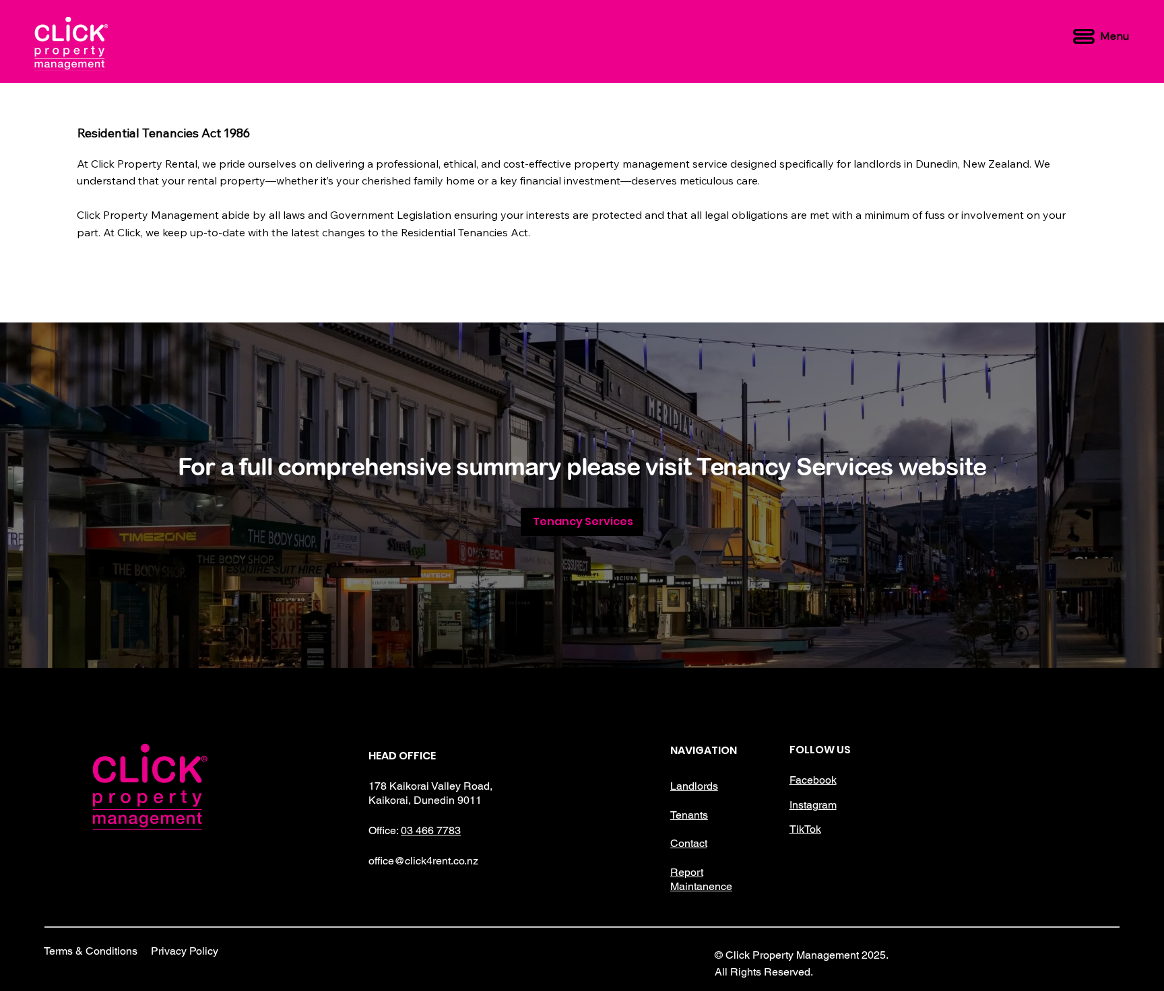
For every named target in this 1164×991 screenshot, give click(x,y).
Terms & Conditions (90, 951)
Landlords (694, 786)
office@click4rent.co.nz (423, 860)
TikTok (805, 829)
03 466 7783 (431, 830)
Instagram (813, 804)
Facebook (813, 780)
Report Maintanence (701, 879)
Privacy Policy (184, 951)
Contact (688, 843)
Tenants (689, 815)
